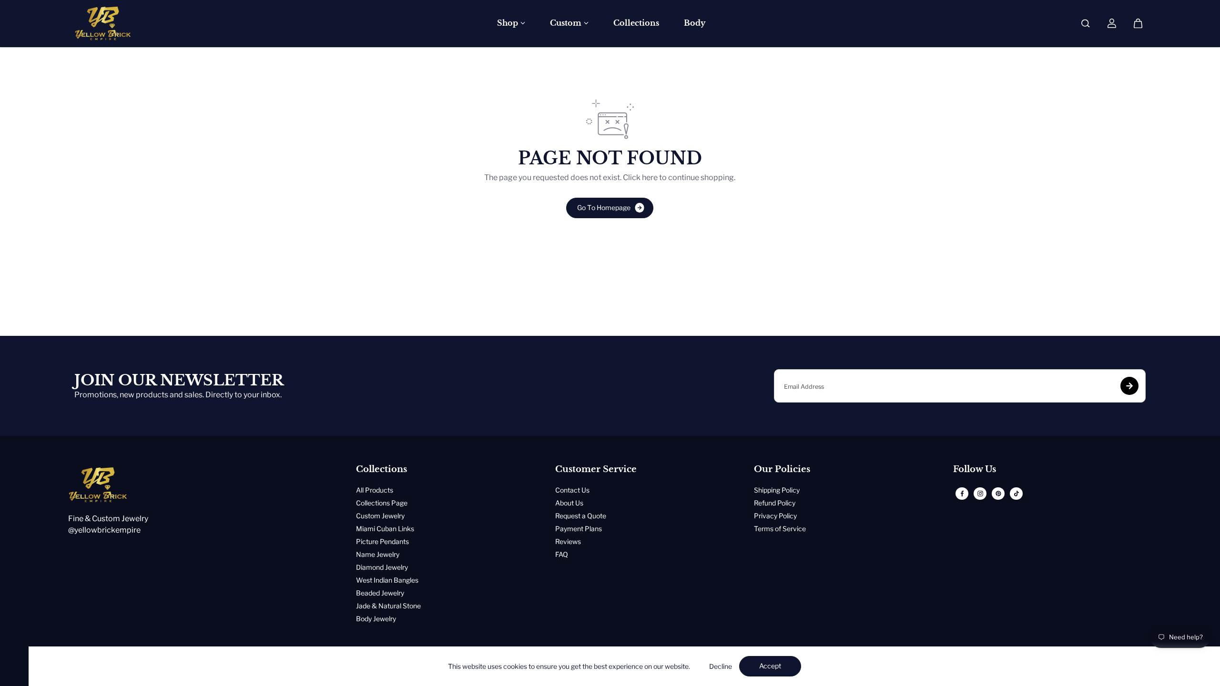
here (650, 177)
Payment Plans (578, 529)
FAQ (561, 554)
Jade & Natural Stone (388, 606)
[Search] (1085, 23)
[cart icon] (1138, 23)
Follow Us (974, 469)
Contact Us (572, 490)
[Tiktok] (1016, 493)
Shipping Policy (777, 490)
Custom (565, 23)
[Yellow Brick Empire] (103, 23)
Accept (770, 666)
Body (694, 23)
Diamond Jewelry (382, 567)
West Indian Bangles (387, 580)
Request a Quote (580, 516)
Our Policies (782, 469)
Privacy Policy (775, 516)
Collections (636, 23)
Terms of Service (780, 529)
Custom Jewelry (380, 516)
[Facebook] (962, 493)
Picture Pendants (382, 541)
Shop (507, 23)
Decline (720, 666)
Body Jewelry (376, 619)
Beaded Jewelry (380, 593)
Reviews (568, 541)
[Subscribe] (1129, 386)
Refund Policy (774, 503)
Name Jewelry (377, 554)
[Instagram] (980, 493)
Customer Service (596, 469)
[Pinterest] (998, 493)
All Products (374, 490)
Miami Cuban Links (385, 529)
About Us (569, 503)
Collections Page (381, 503)
